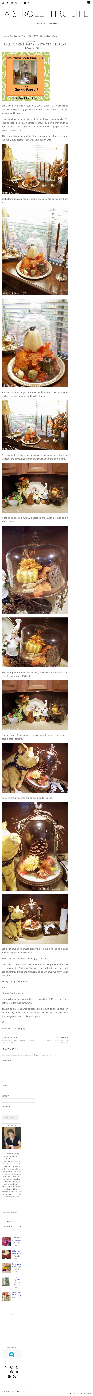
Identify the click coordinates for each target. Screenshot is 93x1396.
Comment (7, 1060)
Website (6, 1106)
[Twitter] (3, 3)
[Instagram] (7, 3)
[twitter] (6, 1367)
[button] (90, 3)
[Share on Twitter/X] (15, 1029)
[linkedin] (17, 1372)
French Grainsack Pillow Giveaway (56, 1040)
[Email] (9, 1376)
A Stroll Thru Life (46, 14)
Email (5, 1096)
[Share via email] (9, 1029)
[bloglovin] (6, 1372)
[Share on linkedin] (24, 1029)
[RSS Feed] (14, 1376)
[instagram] (11, 1367)
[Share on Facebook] (12, 1029)
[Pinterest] (12, 3)
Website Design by (80, 1393)
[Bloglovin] (21, 3)
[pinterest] (11, 1372)
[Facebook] (16, 3)
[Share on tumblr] (21, 1029)
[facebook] (17, 1367)
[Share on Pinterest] (18, 1029)
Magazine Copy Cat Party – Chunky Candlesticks (18, 1040)
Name (5, 1085)
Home (5, 36)
